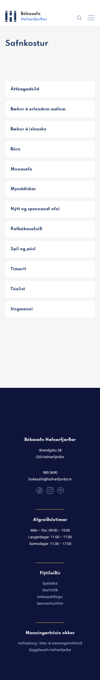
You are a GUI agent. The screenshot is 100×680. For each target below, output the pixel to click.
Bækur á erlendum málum (38, 109)
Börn (16, 149)
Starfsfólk (50, 590)
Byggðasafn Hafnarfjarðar (50, 650)
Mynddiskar (23, 189)
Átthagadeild (25, 89)
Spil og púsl (23, 249)
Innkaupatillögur (50, 597)
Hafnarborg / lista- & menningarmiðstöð (50, 643)
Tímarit (18, 269)
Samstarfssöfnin (50, 603)
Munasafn (21, 169)
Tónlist (18, 289)
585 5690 (50, 472)
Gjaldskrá (50, 583)
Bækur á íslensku (28, 129)
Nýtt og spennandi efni (35, 209)
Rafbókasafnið (26, 229)
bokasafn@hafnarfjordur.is (50, 479)
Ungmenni (22, 309)
